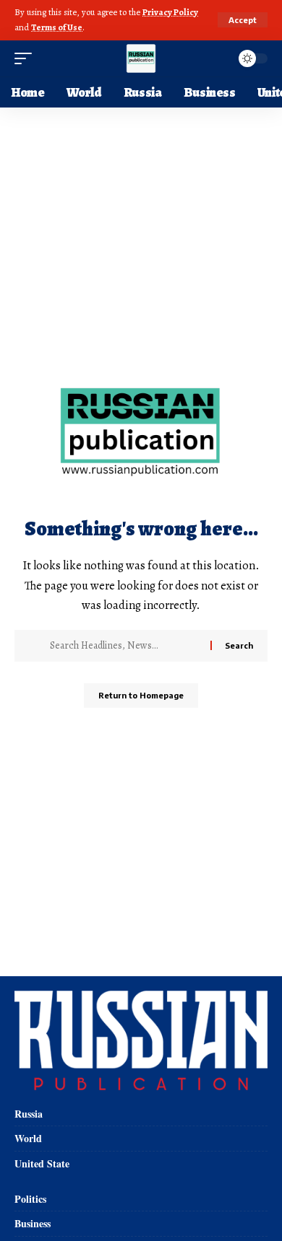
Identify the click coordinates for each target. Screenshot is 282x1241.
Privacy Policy (170, 12)
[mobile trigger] (26, 58)
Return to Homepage (141, 695)
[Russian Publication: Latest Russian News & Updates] (141, 58)
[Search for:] (124, 646)
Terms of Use (56, 27)
